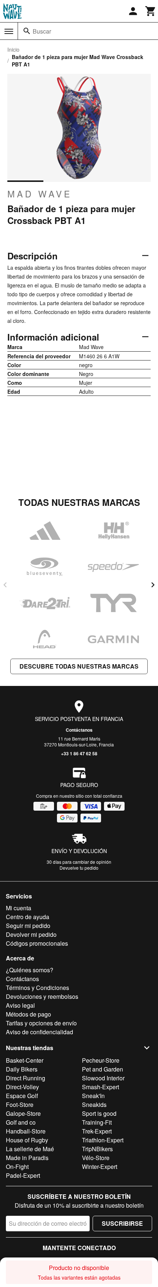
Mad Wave (39, 194)
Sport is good (99, 1113)
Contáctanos (79, 730)
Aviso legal (20, 1005)
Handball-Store (26, 1131)
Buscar (42, 31)
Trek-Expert (97, 1131)
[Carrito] (151, 11)
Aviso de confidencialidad (39, 1032)
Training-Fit (97, 1122)
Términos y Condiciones (37, 987)
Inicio (13, 49)
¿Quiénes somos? (29, 970)
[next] (153, 585)
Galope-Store (23, 1113)
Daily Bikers (21, 1069)
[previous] (5, 585)
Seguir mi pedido (28, 925)
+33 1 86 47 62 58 (79, 753)
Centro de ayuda (27, 916)
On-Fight (17, 1166)
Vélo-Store (95, 1157)
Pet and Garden (102, 1069)
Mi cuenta (18, 908)
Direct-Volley (22, 1087)
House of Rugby (27, 1140)
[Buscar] (26, 31)
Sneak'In (93, 1095)
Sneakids (94, 1104)
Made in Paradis (27, 1157)
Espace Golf (22, 1095)
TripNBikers (97, 1149)
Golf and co (21, 1122)
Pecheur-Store (100, 1060)
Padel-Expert (23, 1175)
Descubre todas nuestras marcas (79, 666)
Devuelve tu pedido (79, 868)
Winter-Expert (99, 1166)
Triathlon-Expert (102, 1140)
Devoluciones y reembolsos (42, 996)
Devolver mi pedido (31, 934)
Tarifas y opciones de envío (41, 1023)
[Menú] (9, 31)
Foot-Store (19, 1104)
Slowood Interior (103, 1078)
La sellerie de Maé (30, 1149)
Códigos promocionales (37, 943)
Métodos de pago (28, 1014)
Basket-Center (24, 1060)
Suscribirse (122, 1223)
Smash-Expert (100, 1087)
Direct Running (25, 1078)
